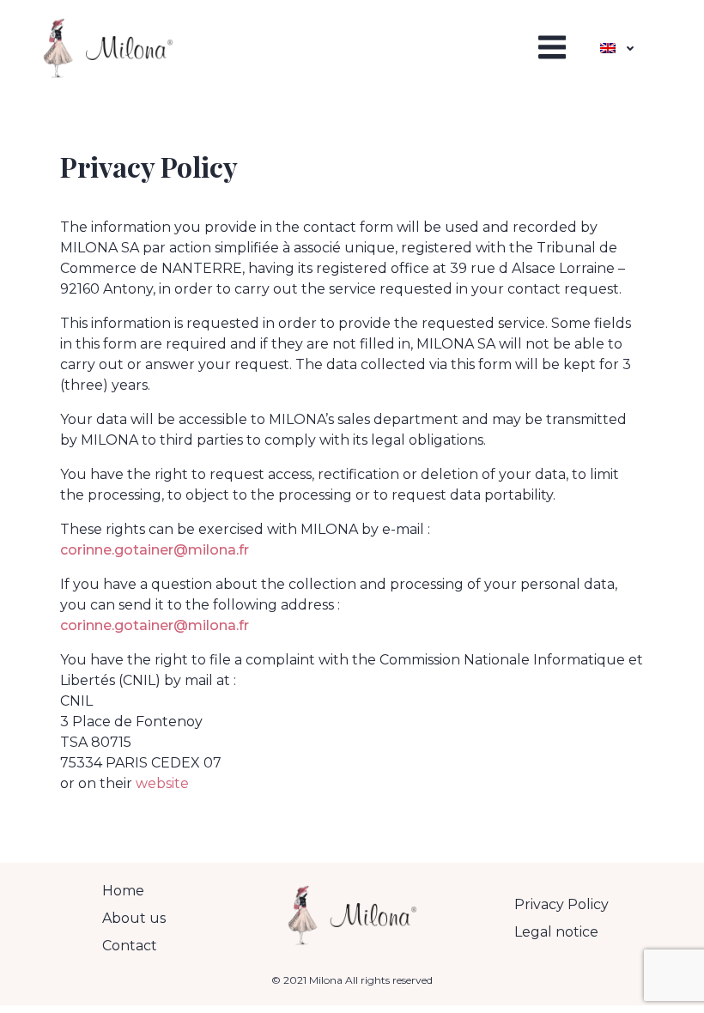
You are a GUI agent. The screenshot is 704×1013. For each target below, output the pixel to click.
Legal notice (556, 932)
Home (123, 891)
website (162, 783)
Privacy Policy (561, 904)
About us (134, 918)
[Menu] (549, 48)
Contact (129, 945)
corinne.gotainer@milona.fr (154, 550)
